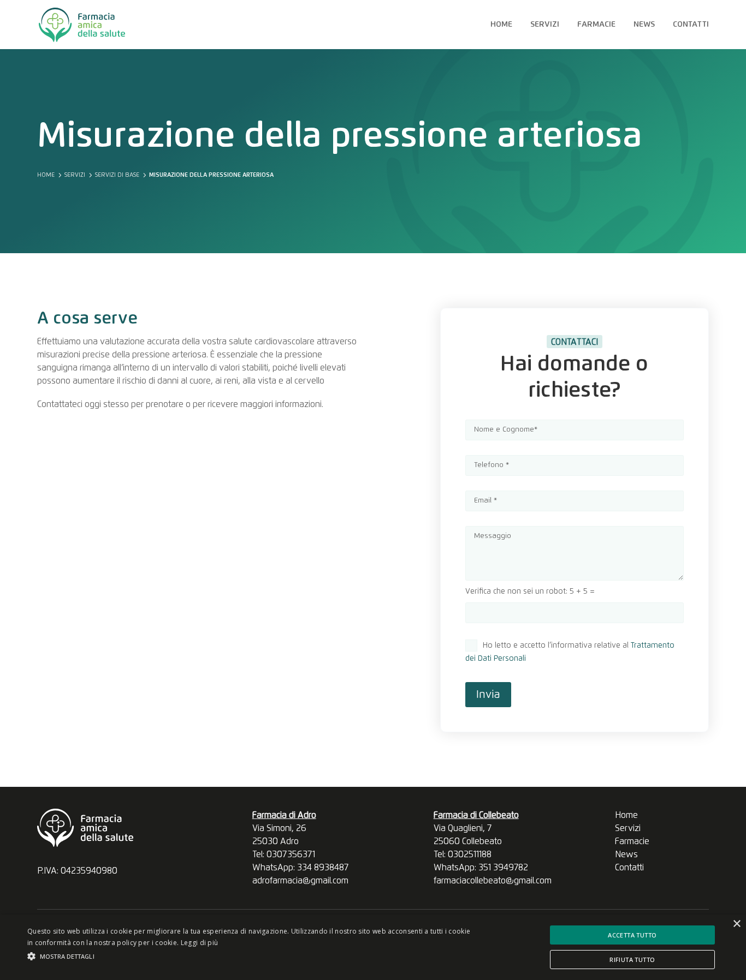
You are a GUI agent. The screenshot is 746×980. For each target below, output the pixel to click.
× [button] (736, 924)
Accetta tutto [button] (632, 935)
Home (501, 24)
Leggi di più (199, 942)
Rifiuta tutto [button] (632, 959)
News (644, 24)
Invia (488, 694)
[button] (252, 956)
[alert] (373, 947)
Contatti (691, 24)
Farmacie (596, 24)
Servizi (544, 24)
